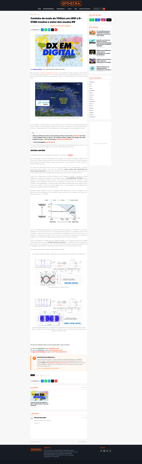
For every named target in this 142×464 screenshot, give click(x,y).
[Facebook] (42, 29)
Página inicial (33, 14)
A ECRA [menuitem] (69, 9)
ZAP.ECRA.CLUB (54, 348)
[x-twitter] (108, 19)
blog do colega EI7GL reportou (49, 73)
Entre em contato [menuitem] (84, 9)
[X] (52, 29)
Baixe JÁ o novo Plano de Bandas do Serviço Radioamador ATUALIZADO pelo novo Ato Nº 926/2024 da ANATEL (104, 43)
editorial (100, 108)
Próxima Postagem (82, 441)
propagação (100, 101)
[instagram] (103, 19)
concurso (100, 95)
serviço (100, 103)
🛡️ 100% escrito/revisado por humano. (60, 25)
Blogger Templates (41, 461)
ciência (100, 97)
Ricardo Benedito (40, 417)
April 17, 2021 (49, 142)
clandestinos (100, 116)
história (100, 92)
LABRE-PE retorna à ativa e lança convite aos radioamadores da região (104, 61)
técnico (100, 106)
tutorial (100, 114)
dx (45, 375)
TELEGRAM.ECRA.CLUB (55, 350)
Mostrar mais (84, 387)
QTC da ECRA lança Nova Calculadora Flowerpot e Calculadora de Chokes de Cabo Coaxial (104, 33)
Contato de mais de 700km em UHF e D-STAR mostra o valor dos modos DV (39, 404)
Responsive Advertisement (100, 143)
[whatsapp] (91, 19)
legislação (100, 82)
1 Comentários (45, 25)
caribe (38, 14)
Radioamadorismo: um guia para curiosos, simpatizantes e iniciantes (104, 68)
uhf (48, 375)
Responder (37, 423)
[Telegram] (49, 29)
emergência (100, 90)
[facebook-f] (97, 19)
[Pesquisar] (104, 9)
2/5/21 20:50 (84, 417)
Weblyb (56, 461)
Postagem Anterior (35, 441)
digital (41, 375)
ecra (100, 86)
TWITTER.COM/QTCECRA (59, 352)
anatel (100, 88)
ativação (100, 112)
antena (100, 110)
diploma (100, 99)
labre (100, 84)
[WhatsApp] (45, 29)
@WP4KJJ (76, 135)
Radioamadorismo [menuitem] (48, 9)
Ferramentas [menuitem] (60, 9)
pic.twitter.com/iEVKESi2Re (64, 139)
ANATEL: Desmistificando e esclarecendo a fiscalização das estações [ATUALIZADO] (104, 52)
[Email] (56, 29)
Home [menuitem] (39, 9)
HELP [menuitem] (75, 9)
